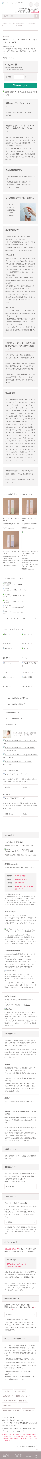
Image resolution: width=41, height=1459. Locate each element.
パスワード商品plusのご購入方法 (17, 698)
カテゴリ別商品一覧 (18, 1455)
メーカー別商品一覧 (6, 1455)
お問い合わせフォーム (18, 1436)
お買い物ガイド (8, 1396)
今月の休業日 (35, 12)
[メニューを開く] (36, 4)
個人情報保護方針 (28, 1410)
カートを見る (7, 1405)
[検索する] (37, 16)
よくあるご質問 (19, 1391)
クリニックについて (9, 1401)
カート (37, 1456)
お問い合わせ (23, 1401)
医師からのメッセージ (23, 1396)
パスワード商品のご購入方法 (15, 704)
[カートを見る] (31, 4)
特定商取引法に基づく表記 (11, 1410)
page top (37, 1447)
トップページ (7, 1391)
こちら (28, 1005)
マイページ (28, 1456)
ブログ (9, 115)
